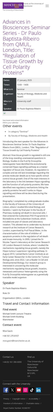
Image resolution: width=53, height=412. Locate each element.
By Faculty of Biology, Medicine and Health (27, 135)
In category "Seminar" (18, 131)
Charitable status (32, 403)
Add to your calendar (10, 123)
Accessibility (33, 399)
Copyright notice (18, 399)
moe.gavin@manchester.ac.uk (16, 340)
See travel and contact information (16, 120)
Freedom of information (13, 403)
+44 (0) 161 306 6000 (12, 362)
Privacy (6, 399)
